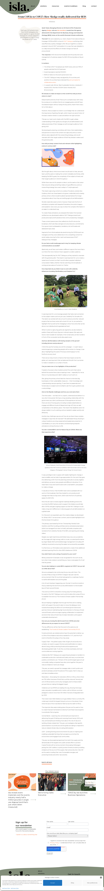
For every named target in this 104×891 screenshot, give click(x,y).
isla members (61, 30)
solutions (43, 6)
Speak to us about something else (26, 834)
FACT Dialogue (68, 41)
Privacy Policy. (55, 842)
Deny (72, 883)
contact (94, 6)
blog (84, 6)
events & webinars (70, 6)
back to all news (47, 762)
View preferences (92, 883)
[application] (58, 157)
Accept (52, 883)
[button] (101, 877)
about (33, 6)
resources (55, 6)
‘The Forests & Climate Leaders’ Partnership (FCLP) (64, 629)
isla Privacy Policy (6, 888)
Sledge (49, 30)
